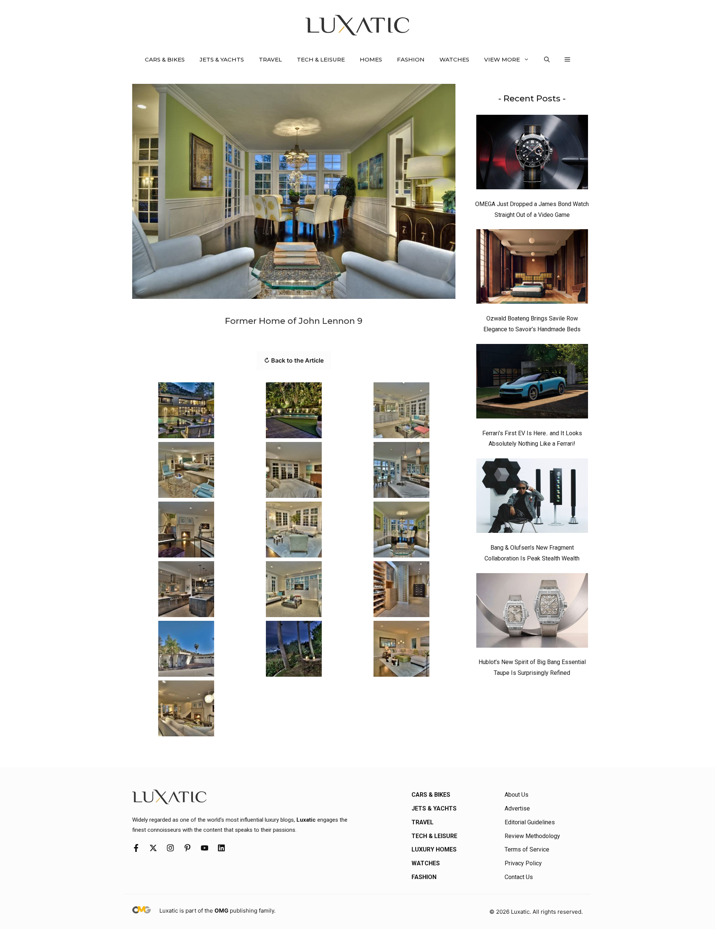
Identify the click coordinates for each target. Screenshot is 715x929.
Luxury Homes (434, 849)
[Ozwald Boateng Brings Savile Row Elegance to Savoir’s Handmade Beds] (532, 268)
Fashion (411, 59)
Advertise (517, 808)
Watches (454, 59)
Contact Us (519, 877)
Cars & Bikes (165, 59)
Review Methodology (532, 836)
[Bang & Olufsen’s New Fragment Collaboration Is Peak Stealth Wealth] (532, 497)
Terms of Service (527, 849)
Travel (270, 59)
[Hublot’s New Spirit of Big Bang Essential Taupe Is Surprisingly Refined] (532, 612)
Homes (371, 59)
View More (502, 59)
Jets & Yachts (222, 59)
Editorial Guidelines (530, 822)
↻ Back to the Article (294, 360)
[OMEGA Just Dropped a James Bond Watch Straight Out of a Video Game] (532, 154)
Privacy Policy (523, 863)
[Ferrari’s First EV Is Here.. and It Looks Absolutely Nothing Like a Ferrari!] (532, 383)
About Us (516, 794)
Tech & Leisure (321, 59)
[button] (547, 60)
